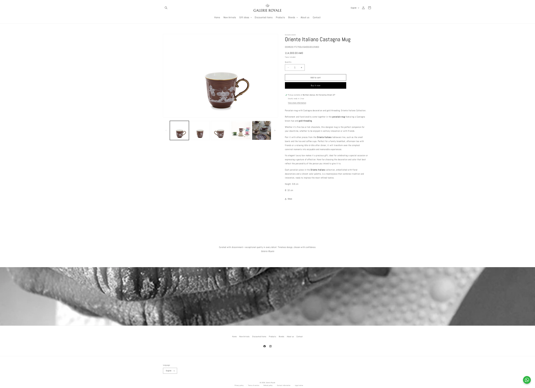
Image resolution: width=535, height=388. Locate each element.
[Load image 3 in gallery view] (220, 130)
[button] (166, 8)
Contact (299, 336)
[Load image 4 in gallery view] (241, 130)
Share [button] (290, 199)
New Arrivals (244, 336)
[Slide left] (166, 130)
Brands (281, 336)
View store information (297, 102)
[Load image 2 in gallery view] (199, 130)
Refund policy (268, 385)
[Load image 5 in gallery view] (261, 130)
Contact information (283, 385)
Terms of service (253, 385)
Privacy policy (239, 385)
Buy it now (315, 85)
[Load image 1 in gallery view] (179, 130)
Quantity (288, 62)
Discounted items (259, 336)
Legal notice (299, 385)
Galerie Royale (270, 383)
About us (290, 336)
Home (234, 336)
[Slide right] (275, 130)
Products (272, 336)
